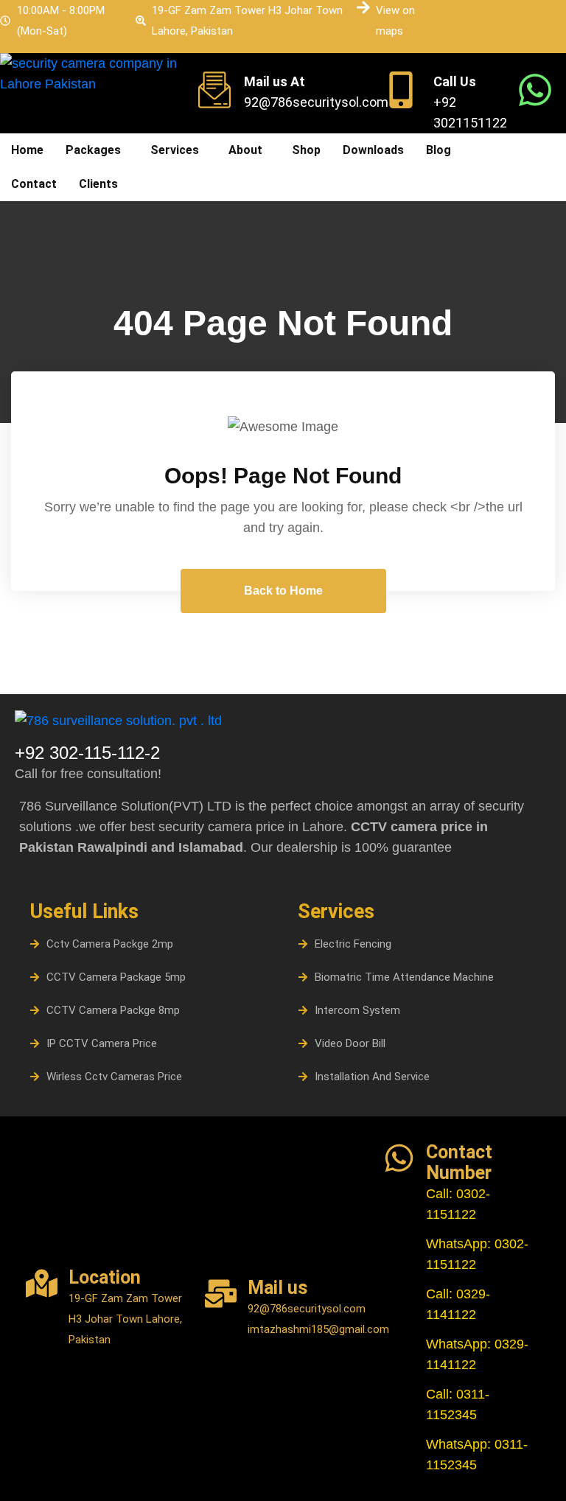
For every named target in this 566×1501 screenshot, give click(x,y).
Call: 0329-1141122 (458, 1304)
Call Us (454, 81)
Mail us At (274, 81)
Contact (34, 184)
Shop (306, 150)
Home (27, 150)
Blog (438, 150)
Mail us (277, 1287)
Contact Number (459, 1162)
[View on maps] (363, 7)
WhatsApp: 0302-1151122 (477, 1254)
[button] (97, 150)
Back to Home (283, 590)
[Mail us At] (214, 89)
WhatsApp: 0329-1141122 (477, 1354)
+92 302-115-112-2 (87, 753)
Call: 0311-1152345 (457, 1404)
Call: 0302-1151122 (458, 1204)
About (245, 150)
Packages (93, 150)
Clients (98, 184)
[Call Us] (400, 89)
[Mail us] (221, 1293)
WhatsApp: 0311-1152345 (477, 1454)
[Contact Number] (399, 1158)
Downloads (373, 150)
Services (174, 150)
